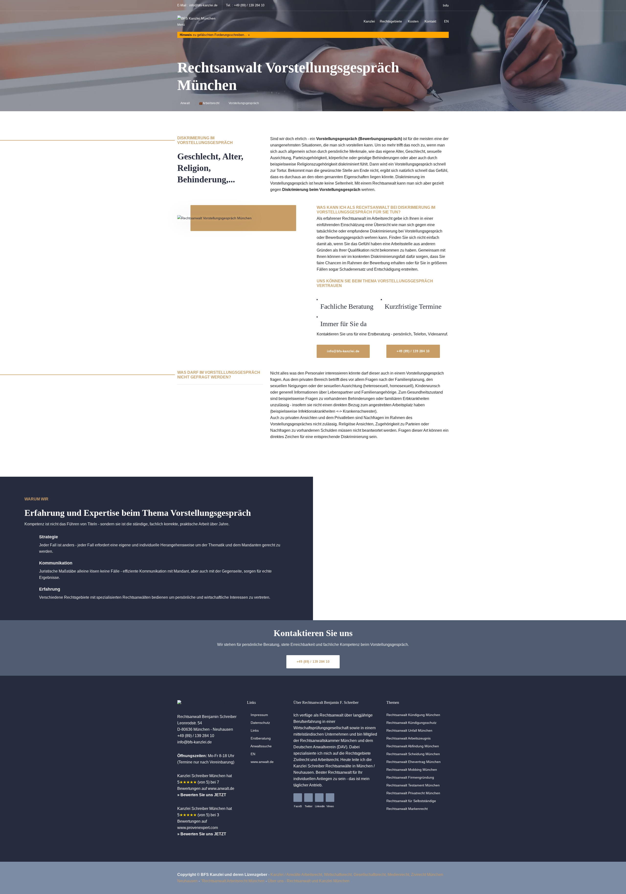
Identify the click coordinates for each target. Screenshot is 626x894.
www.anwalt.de (262, 762)
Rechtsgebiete (391, 21)
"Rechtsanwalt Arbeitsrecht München (233, 881)
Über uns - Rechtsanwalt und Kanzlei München (308, 881)
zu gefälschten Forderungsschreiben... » (215, 35)
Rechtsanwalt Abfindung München (412, 746)
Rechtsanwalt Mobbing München (411, 770)
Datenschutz (260, 723)
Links (254, 730)
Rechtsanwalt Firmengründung (410, 777)
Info (445, 5)
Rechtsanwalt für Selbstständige (411, 801)
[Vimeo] (330, 797)
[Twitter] (308, 797)
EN (446, 21)
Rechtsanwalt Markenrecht (407, 809)
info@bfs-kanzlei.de (203, 5)
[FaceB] (297, 797)
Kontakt (430, 21)
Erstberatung (260, 738)
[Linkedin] (319, 797)
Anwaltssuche (261, 746)
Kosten (413, 21)
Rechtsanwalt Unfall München (409, 730)
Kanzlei (369, 21)
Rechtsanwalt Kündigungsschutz (411, 723)
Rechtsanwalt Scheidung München (413, 754)
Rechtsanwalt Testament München (413, 785)
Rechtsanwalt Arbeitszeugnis (408, 738)
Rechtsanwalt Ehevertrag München (413, 762)
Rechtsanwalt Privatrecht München (413, 793)
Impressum (259, 715)
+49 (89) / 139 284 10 (249, 5)
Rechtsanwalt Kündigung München (413, 715)
